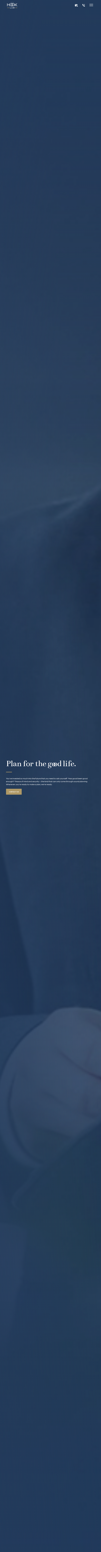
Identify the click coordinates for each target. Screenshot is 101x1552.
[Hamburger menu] (91, 5)
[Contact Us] (76, 5)
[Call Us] (84, 5)
